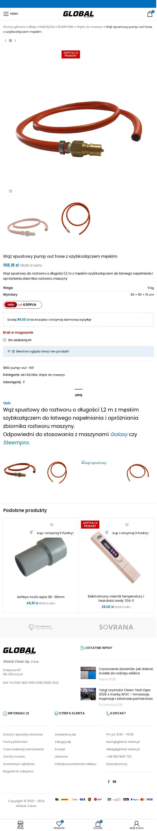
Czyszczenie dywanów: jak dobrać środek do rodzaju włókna (126, 671)
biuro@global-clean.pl (123, 742)
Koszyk (60, 749)
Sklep (32, 27)
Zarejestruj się (65, 734)
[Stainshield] (40, 627)
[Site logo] (78, 13)
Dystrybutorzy (116, 764)
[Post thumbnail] (88, 674)
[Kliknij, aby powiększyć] (10, 191)
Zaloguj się (63, 742)
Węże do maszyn (90, 27)
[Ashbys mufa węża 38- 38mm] (40, 556)
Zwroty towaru (14, 756)
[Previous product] (5, 40)
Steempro (15, 442)
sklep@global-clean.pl (123, 749)
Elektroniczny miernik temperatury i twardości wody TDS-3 (116, 598)
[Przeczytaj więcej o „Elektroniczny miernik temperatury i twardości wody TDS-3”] (107, 532)
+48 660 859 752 (118, 756)
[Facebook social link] (23, 382)
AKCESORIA (29, 375)
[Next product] (15, 40)
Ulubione (61, 756)
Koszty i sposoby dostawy (23, 734)
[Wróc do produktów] (10, 40)
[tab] (78, 394)
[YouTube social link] (114, 782)
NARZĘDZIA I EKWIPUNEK (56, 27)
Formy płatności (15, 742)
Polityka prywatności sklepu (75, 764)
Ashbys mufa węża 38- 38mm (41, 597)
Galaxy (119, 434)
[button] (31, 532)
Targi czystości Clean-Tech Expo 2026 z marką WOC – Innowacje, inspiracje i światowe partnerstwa (126, 694)
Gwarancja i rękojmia (18, 764)
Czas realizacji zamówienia (23, 749)
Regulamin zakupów (18, 771)
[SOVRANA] (116, 627)
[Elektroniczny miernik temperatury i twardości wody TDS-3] (116, 555)
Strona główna (14, 27)
